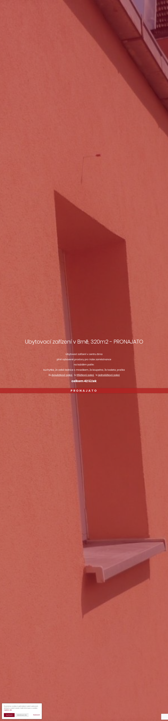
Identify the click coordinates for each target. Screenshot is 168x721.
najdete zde (8, 710)
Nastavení (36, 715)
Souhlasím (9, 715)
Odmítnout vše (22, 715)
